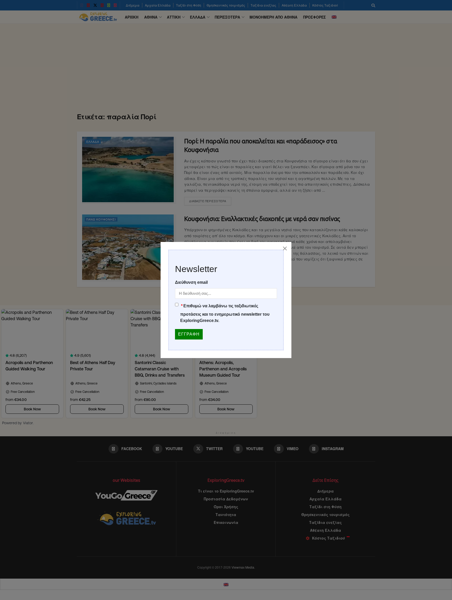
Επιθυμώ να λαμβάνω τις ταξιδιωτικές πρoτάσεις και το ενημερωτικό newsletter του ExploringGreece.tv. (224, 313)
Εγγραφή (189, 334)
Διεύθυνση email (191, 282)
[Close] (285, 248)
